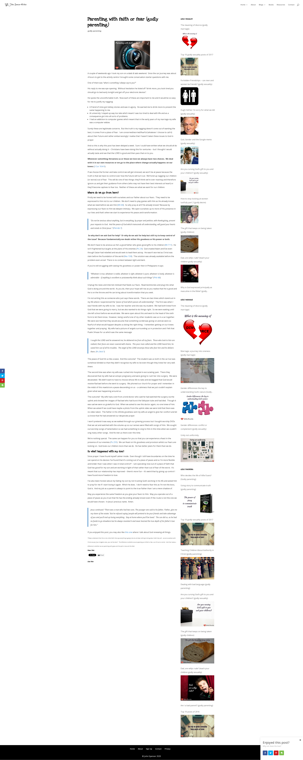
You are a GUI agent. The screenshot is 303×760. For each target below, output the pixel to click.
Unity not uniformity (190, 435)
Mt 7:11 (168, 245)
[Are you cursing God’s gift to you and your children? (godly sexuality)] (189, 185)
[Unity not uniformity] (197, 450)
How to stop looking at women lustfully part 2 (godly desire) (194, 200)
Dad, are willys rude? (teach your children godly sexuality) (195, 260)
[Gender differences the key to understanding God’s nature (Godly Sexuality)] (197, 407)
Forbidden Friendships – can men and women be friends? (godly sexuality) (197, 82)
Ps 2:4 (139, 248)
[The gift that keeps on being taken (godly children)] (189, 244)
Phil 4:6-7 (117, 228)
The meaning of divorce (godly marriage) (194, 27)
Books (271, 5)
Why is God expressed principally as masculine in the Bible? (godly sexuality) (196, 289)
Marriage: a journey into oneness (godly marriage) (195, 353)
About (253, 5)
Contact (291, 5)
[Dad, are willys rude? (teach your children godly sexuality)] (189, 273)
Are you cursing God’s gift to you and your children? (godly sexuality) (197, 171)
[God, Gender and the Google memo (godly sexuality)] (189, 155)
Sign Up (149, 749)
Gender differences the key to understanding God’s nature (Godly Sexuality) (196, 390)
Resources (281, 5)
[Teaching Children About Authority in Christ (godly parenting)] (197, 568)
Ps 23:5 (114, 442)
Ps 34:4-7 (100, 351)
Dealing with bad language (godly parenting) (195, 586)
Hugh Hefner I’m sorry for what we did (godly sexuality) (198, 112)
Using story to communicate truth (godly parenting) (196, 487)
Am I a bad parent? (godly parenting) (197, 705)
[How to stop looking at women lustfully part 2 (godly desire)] (189, 214)
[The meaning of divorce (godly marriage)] (189, 41)
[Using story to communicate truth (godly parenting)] (197, 503)
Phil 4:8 (157, 277)
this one (128, 532)
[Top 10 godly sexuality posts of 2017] (189, 66)
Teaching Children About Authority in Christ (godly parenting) (197, 552)
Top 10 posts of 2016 (190, 711)
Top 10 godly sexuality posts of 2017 (197, 54)
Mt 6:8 (120, 205)
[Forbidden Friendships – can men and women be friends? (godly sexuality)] (189, 96)
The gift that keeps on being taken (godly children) (196, 230)
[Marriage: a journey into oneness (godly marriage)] (197, 370)
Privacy (167, 749)
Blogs (261, 5)
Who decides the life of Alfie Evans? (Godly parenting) (196, 477)
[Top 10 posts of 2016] (197, 726)
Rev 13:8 (128, 256)
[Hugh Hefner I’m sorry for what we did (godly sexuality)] (189, 126)
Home (243, 5)
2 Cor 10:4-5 (99, 166)
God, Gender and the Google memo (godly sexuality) (196, 141)
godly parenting (94, 31)
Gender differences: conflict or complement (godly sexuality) (194, 427)
